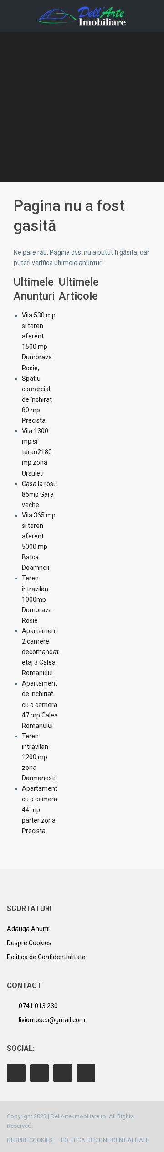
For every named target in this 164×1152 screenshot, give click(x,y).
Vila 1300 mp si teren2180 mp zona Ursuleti (37, 451)
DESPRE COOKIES (30, 1140)
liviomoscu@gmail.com (52, 1020)
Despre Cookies (29, 943)
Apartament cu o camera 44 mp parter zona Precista (39, 809)
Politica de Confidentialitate (46, 957)
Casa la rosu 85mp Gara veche (39, 494)
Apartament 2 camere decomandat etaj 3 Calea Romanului (40, 651)
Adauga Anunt (28, 928)
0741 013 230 (38, 1005)
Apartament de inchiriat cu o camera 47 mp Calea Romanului (40, 704)
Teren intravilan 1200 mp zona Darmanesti (39, 757)
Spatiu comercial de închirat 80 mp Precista (37, 399)
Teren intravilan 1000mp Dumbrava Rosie (37, 599)
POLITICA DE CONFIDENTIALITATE (105, 1140)
